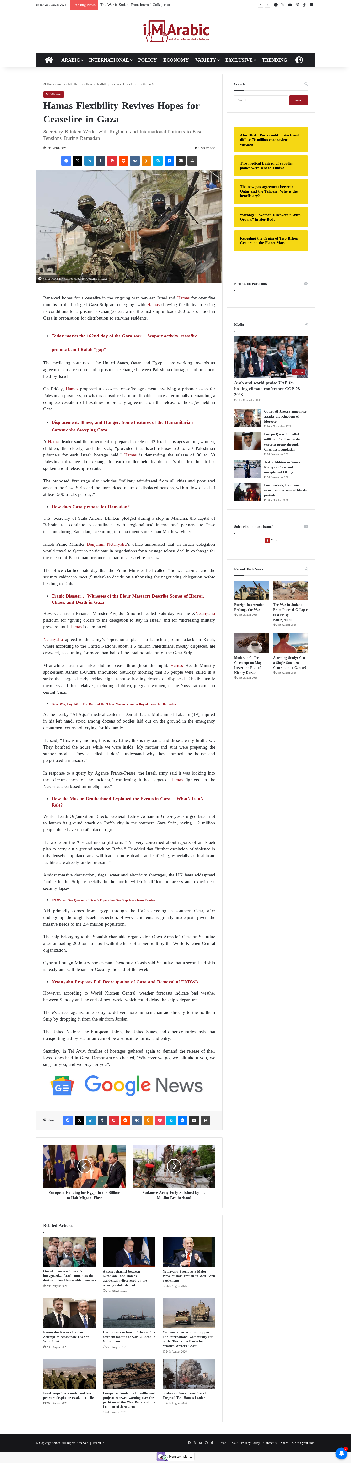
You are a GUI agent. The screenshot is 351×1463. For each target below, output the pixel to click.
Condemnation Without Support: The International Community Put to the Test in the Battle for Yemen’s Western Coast (188, 1339)
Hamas (183, 298)
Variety (205, 59)
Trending (274, 59)
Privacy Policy (250, 1443)
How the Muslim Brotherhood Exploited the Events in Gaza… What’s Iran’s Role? (127, 802)
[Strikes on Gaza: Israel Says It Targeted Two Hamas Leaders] (189, 1374)
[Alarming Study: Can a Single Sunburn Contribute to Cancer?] (290, 643)
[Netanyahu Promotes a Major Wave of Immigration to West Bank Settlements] (189, 1252)
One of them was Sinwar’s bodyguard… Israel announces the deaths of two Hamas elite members (69, 1276)
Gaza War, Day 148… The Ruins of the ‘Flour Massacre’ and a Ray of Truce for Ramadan (114, 704)
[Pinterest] (112, 161)
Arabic (70, 59)
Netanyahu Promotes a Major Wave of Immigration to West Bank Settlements (189, 1276)
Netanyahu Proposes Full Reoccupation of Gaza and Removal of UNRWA (125, 982)
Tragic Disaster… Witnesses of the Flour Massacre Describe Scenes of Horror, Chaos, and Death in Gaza (128, 599)
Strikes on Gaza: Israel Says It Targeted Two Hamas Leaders (185, 1395)
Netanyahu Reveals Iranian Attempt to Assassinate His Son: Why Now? (66, 1337)
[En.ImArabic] (176, 31)
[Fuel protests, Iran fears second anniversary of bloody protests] (247, 492)
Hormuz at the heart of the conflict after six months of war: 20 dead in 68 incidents (129, 1337)
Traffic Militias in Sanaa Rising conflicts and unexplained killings (282, 467)
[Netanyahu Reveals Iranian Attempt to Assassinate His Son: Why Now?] (69, 1313)
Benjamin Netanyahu (107, 544)
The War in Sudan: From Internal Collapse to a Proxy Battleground (152, 4)
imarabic (98, 1443)
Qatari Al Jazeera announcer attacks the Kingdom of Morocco (285, 416)
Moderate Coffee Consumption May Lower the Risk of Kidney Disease (247, 665)
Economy (176, 59)
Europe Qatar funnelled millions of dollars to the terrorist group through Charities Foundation (282, 442)
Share (284, 1443)
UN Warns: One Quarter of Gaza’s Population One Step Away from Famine (103, 900)
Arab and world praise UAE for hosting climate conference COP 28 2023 (267, 389)
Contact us (270, 1443)
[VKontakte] (135, 161)
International (109, 59)
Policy (147, 59)
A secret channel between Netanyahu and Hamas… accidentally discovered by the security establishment (125, 1278)
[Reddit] (123, 161)
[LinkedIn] (89, 161)
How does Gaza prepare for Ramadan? (91, 507)
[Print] (192, 161)
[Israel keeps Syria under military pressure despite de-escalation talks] (69, 1374)
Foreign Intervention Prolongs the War (249, 607)
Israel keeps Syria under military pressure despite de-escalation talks (68, 1395)
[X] (77, 161)
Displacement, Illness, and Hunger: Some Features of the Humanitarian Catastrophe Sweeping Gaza (122, 426)
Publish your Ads (302, 1443)
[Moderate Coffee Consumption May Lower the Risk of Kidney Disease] (251, 643)
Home (50, 84)
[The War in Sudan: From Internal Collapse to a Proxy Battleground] (290, 590)
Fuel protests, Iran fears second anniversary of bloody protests (285, 490)
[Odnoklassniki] (146, 161)
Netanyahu (205, 613)
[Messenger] (169, 161)
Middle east (76, 84)
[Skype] (158, 161)
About (233, 1443)
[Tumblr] (100, 161)
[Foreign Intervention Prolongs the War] (251, 590)
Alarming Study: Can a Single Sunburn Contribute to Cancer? (289, 663)
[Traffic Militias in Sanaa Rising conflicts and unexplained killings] (247, 469)
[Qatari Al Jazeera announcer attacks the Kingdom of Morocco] (247, 418)
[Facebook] (66, 161)
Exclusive (239, 59)
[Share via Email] (181, 161)
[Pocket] (160, 1120)
